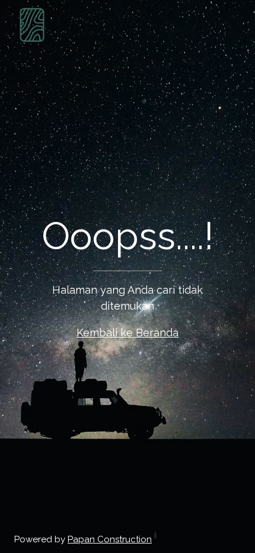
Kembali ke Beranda (127, 332)
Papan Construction (110, 539)
